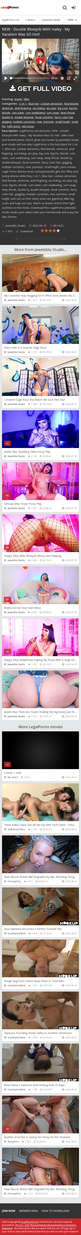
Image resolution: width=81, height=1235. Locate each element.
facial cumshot (44, 117)
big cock (63, 108)
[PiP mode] (69, 78)
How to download (55, 1211)
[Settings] (62, 78)
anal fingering (23, 108)
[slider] (30, 78)
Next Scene (52, 238)
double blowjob (24, 117)
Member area (28, 1211)
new (39, 122)
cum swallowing (35, 112)
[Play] (6, 78)
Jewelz (18, 99)
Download (26, 231)
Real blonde (71, 103)
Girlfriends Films (16, 829)
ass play (51, 108)
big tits (73, 108)
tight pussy (13, 126)
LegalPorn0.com (29, 1221)
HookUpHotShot (16, 933)
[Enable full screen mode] (75, 78)
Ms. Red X (13, 777)
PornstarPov (14, 881)
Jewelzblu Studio (15, 225)
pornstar (49, 122)
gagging (6, 122)
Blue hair (33, 103)
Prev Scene (29, 238)
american (7, 108)
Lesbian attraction (51, 103)
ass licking (39, 108)
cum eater (18, 112)
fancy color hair (63, 117)
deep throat (67, 112)
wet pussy (28, 126)
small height (62, 122)
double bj (7, 117)
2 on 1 (23, 103)
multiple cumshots (24, 122)
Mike (26, 99)
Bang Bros (13, 1141)
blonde (6, 112)
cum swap (53, 112)
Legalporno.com (10, 7)
